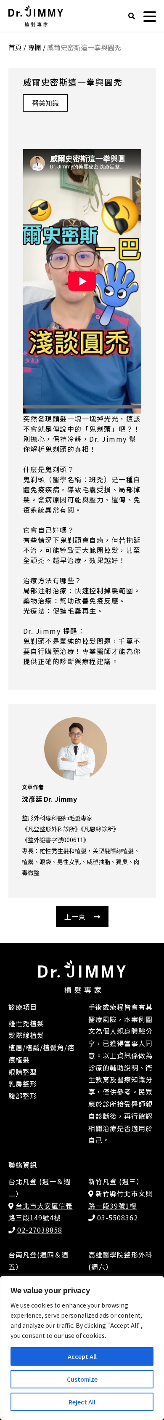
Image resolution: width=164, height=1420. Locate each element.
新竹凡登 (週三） (115, 1181)
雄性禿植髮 (26, 1023)
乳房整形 (22, 1083)
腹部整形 (22, 1096)
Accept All (82, 1356)
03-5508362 (117, 1217)
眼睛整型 (22, 1072)
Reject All (82, 1402)
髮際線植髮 (26, 1035)
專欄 (34, 47)
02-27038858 (39, 1230)
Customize (82, 1379)
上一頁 (75, 916)
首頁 (15, 47)
